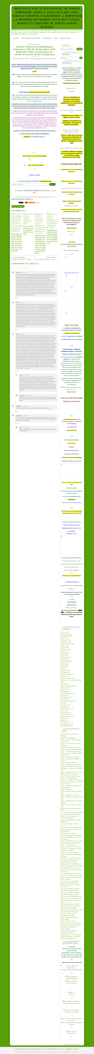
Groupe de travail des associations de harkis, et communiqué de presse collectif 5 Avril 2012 (71, 848)
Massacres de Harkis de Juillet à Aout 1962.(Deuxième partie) (70, 890)
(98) (66, 657)
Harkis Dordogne (24, 1052)
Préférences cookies (74, 1052)
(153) (65, 651)
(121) (65, 653)
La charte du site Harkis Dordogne (71, 858)
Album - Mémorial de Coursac (70, 795)
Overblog (76, 1049)
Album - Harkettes (66, 789)
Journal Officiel (34, 44)
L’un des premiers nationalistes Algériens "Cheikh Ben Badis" (70, 882)
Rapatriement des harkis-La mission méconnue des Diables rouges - (71, 911)
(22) (67, 697)
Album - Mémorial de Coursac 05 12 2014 (72, 798)
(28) (69, 686)
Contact (43, 1052)
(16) (65, 707)
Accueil (16, 38)
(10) (67, 724)
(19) (65, 699)
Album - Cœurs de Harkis (68, 763)
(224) (66, 642)
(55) (64, 667)
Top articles (39, 1052)
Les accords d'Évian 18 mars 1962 (71, 873)
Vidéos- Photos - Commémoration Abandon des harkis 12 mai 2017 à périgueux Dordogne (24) (71, 936)
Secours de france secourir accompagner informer (68, 914)
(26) (65, 691)
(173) (66, 649)
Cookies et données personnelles (64, 1052)
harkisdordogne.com (46, 181)
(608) (66, 636)
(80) (66, 661)
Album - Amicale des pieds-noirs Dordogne (70, 744)
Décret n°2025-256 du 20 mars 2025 (71, 841)
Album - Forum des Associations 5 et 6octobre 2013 (71, 786)
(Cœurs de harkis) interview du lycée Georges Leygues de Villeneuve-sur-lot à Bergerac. (72, 829)
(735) (66, 634)
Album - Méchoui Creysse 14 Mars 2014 (71, 792)
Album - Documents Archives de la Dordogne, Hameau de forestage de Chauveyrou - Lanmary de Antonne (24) (71, 767)
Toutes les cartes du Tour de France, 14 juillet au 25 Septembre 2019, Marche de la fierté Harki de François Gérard (71, 926)
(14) (64, 711)
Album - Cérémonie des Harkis (70, 757)
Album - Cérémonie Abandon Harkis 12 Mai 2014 (72, 754)
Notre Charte (65, 38)
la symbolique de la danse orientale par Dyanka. (71, 870)
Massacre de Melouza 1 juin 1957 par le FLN (71, 886)
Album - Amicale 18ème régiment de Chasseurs (71, 741)
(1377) (65, 632)
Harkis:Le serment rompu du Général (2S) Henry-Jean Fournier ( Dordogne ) (71, 854)
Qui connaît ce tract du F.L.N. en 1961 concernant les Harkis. (70, 907)
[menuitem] (16, 38)
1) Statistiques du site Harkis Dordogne (69, 735)
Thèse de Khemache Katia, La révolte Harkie (70, 918)
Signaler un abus (50, 1052)
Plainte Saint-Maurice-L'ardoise (70, 904)
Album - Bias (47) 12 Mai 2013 (70, 747)
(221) (64, 646)
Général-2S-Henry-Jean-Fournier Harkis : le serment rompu (70, 844)
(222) (67, 644)
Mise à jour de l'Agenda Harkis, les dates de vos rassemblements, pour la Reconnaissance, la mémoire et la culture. (71, 899)
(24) (68, 693)
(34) (71, 681)
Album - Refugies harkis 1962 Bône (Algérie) (71, 802)
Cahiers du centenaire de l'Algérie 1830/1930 (71, 821)
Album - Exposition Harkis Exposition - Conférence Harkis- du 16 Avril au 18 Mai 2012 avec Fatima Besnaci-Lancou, (72, 781)
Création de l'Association (30, 38)
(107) (64, 655)
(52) (63, 669)
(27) (66, 688)
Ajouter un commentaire (23, 267)
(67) (65, 665)
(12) (65, 718)
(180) (65, 647)
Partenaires (47, 38)
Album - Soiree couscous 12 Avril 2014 (71, 805)
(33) (65, 684)
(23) (65, 695)
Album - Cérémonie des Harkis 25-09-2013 (71, 760)
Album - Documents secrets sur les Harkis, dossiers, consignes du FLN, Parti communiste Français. (71, 774)
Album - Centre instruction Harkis (71, 751)
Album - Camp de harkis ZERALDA (71, 749)
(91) (65, 659)
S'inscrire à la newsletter (18, 206)
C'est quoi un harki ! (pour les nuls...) (69, 825)
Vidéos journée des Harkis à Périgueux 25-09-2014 (69, 932)
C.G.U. (55, 1052)
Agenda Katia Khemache (68, 738)
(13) (66, 712)
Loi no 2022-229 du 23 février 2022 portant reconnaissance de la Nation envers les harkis (71, 877)
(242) (65, 640)
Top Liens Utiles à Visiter (68, 921)
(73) (65, 663)
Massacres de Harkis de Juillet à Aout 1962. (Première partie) (70, 893)
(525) (64, 638)
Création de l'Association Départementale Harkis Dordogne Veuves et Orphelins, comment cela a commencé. (71, 836)
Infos (56, 38)
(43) (65, 672)
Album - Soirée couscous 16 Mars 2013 (71, 809)
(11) (64, 720)
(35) (65, 676)
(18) (68, 701)
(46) (65, 670)
